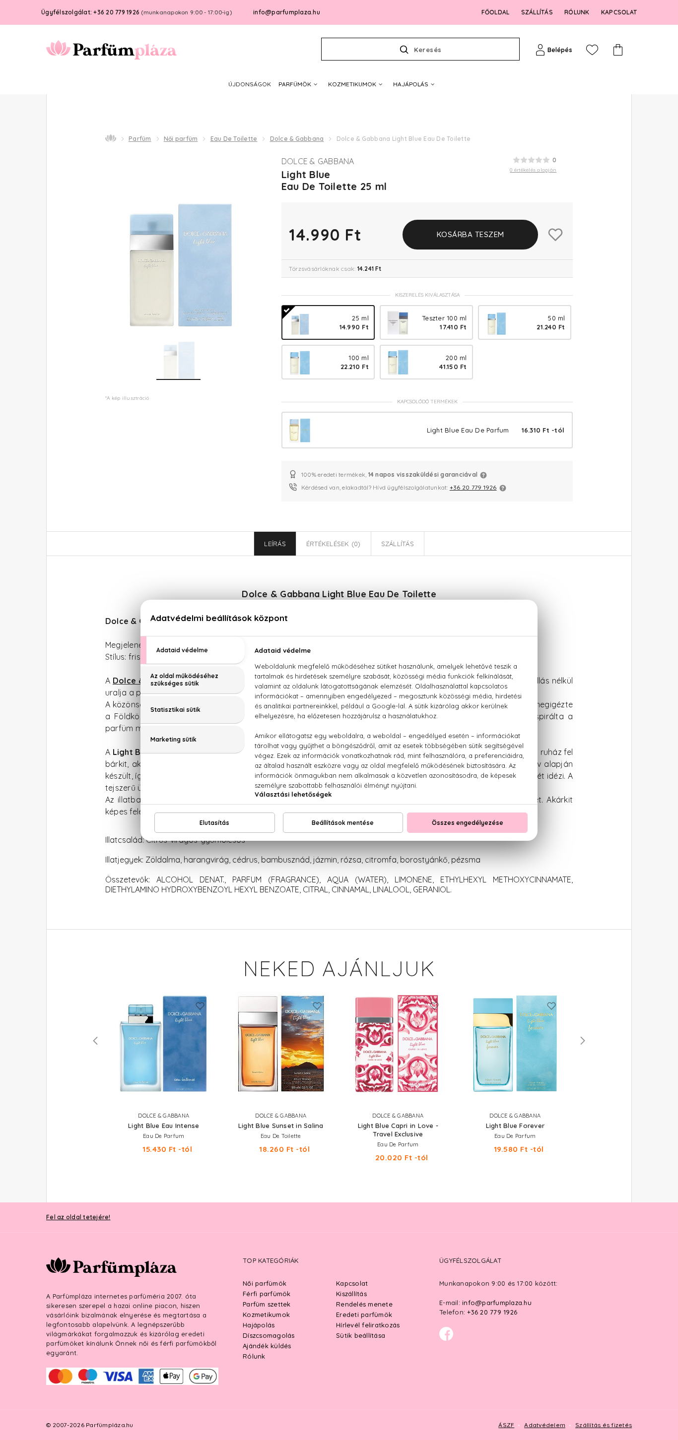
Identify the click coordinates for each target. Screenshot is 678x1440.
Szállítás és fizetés (603, 1425)
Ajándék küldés (267, 1346)
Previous (95, 1041)
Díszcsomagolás (269, 1335)
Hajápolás (258, 1325)
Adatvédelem (544, 1425)
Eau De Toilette (234, 138)
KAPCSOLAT (619, 12)
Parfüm (140, 138)
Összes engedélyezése (467, 822)
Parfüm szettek (267, 1304)
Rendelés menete (364, 1304)
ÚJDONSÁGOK (249, 84)
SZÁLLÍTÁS (537, 12)
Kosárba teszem (470, 234)
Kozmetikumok (266, 1314)
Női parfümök (264, 1283)
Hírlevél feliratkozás (368, 1325)
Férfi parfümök (267, 1294)
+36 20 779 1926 (473, 487)
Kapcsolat (352, 1283)
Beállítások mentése (343, 822)
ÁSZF (506, 1425)
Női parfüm (181, 138)
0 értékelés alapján (533, 170)
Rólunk (254, 1356)
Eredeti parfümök (364, 1314)
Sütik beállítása (360, 1335)
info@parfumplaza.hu (286, 12)
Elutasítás (214, 822)
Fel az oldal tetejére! (78, 1217)
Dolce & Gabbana (297, 138)
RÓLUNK (577, 12)
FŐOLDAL (495, 12)
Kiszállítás (351, 1294)
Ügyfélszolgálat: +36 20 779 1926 (136, 12)
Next (583, 1041)
